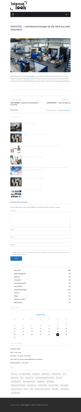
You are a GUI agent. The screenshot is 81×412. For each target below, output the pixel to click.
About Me (17, 270)
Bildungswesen (25, 374)
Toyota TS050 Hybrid (42, 389)
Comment (13, 210)
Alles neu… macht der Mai (33, 189)
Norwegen (40, 381)
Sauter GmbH (53, 385)
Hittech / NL (29, 377)
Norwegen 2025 (15, 117)
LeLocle (59, 377)
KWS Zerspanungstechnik (45, 377)
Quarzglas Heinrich (18, 385)
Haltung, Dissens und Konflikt (34, 178)
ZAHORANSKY (15, 392)
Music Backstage (29, 381)
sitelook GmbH (16, 389)
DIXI (64, 374)
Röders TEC (32, 385)
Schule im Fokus (19, 299)
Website (12, 244)
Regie (16, 296)
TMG (31, 389)
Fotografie (17, 280)
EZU (21, 377)
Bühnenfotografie (20, 273)
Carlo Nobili (56, 374)
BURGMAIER (45, 374)
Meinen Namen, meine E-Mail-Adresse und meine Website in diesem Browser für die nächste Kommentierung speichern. (41, 253)
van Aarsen (65, 389)
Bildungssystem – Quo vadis (34, 156)
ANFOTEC (32, 76)
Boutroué (36, 374)
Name (12, 229)
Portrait (16, 293)
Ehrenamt (14, 377)
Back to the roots (30, 123)
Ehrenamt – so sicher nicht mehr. (36, 134)
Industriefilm (18, 286)
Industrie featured (20, 283)
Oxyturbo (50, 381)
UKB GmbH (55, 389)
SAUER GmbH (42, 385)
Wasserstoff (18, 302)
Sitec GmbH (64, 385)
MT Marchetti (16, 381)
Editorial (17, 277)
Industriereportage (17, 22)
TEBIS (26, 389)
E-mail (12, 237)
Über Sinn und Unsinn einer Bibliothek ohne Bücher (42, 145)
